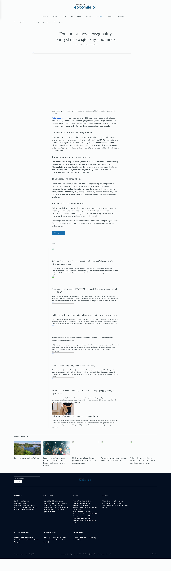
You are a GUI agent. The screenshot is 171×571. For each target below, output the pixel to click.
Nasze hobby (111, 505)
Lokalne (16, 501)
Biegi (45, 509)
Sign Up (18, 481)
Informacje (45, 16)
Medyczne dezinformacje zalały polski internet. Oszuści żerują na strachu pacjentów (84, 460)
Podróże (115, 503)
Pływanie (65, 507)
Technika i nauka (76, 16)
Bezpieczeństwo (19, 509)
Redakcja (63, 554)
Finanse (32, 505)
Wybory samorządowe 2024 (82, 518)
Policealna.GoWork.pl (105, 554)
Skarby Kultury (19, 540)
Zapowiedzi (51, 509)
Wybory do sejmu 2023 (90, 514)
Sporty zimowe (58, 505)
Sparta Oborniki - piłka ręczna (53, 501)
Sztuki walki (60, 509)
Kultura (55, 16)
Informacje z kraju (20, 503)
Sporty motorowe (49, 512)
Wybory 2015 (77, 514)
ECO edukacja (77, 540)
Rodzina (104, 507)
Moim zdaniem (106, 503)
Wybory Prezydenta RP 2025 (82, 501)
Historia (120, 501)
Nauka (65, 538)
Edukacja (46, 542)
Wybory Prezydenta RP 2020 (82, 503)
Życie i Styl (99, 16)
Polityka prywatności (75, 554)
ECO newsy (92, 538)
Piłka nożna (63, 503)
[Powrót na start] (85, 7)
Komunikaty (30, 509)
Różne (96, 44)
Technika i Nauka (49, 532)
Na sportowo (47, 505)
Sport (64, 16)
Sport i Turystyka (49, 495)
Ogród (104, 505)
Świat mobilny (57, 538)
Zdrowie (125, 505)
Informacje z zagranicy (21, 505)
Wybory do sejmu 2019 (80, 505)
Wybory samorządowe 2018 (82, 512)
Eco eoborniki (78, 532)
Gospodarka (32, 507)
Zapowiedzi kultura (26, 538)
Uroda (114, 501)
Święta (109, 501)
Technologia (47, 538)
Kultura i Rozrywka (21, 532)
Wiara (104, 501)
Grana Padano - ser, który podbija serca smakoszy (73, 365)
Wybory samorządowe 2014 (82, 516)
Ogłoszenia (121, 16)
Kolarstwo (46, 503)
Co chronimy (83, 538)
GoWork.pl (93, 554)
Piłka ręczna (55, 503)
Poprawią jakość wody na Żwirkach (27, 458)
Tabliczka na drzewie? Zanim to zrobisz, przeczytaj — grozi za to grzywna (84, 315)
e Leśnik (75, 538)
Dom (120, 503)
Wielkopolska (25, 501)
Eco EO (88, 16)
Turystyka (58, 507)
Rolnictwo (24, 507)
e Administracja (48, 540)
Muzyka (16, 538)
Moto (63, 540)
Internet (57, 540)
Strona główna (58, 233)
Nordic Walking (48, 507)
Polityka (16, 507)
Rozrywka (17, 542)
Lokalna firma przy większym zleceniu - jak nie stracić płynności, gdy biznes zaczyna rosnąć (143, 460)
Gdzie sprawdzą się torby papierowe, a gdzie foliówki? (76, 416)
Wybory (110, 16)
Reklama (85, 554)
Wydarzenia (29, 540)
